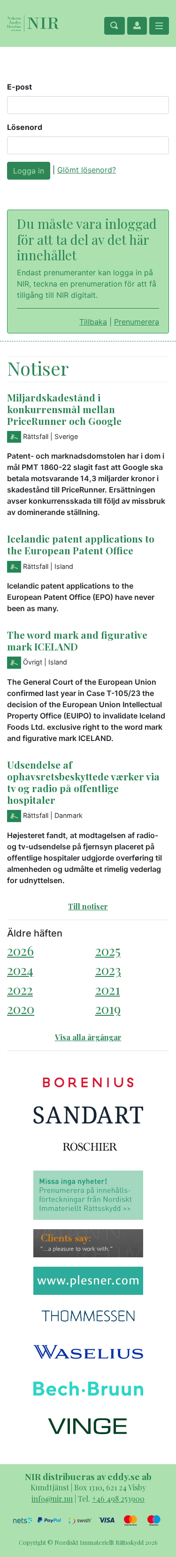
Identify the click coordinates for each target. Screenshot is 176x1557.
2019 (108, 1008)
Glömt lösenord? (86, 169)
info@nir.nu (52, 1499)
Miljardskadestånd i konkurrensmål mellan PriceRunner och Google (64, 409)
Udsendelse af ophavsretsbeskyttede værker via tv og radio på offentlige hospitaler (83, 782)
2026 (20, 950)
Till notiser (88, 906)
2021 (107, 989)
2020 (20, 1008)
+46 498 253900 (118, 1499)
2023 (108, 969)
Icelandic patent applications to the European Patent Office (80, 544)
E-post (19, 86)
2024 (20, 969)
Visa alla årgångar (88, 1037)
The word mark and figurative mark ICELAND (77, 640)
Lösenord (24, 127)
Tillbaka (93, 321)
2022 (20, 989)
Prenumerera (136, 321)
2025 (108, 950)
